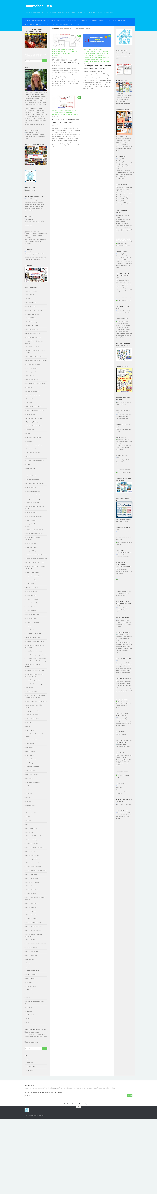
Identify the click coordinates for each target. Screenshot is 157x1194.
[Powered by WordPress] (31, 1115)
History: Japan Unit (31, 547)
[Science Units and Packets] (36, 237)
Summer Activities (31, 978)
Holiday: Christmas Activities (34, 576)
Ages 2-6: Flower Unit (32, 325)
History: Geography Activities (34, 533)
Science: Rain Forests (31, 918)
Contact (77, 24)
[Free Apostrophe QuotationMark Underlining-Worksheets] (124, 573)
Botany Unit (29, 387)
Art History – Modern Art (32, 372)
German (28, 464)
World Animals (30, 1015)
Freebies (28, 456)
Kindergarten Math (31, 691)
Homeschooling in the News (33, 680)
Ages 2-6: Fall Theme (31, 318)
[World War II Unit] (124, 464)
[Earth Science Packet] (124, 134)
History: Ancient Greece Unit (34, 516)
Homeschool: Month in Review (34, 651)
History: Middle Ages (31, 551)
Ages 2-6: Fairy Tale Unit (32, 314)
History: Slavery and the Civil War (35, 562)
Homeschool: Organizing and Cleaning (64, 49)
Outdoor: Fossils (30, 805)
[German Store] (124, 788)
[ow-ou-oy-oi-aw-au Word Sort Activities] (124, 492)
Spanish (28, 963)
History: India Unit (31, 543)
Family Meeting (30, 429)
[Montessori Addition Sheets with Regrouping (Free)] (124, 612)
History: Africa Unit (31, 487)
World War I (29, 1019)
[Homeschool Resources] (123, 661)
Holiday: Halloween (31, 591)
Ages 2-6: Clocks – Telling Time (34, 310)
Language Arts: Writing (32, 718)
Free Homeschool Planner (33, 452)
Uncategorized (30, 994)
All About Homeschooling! (33, 364)
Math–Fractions (30, 751)
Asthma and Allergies (32, 379)
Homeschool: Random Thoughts (35, 670)
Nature (28, 797)
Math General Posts (31, 740)
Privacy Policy (83, 1104)
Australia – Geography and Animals (35, 383)
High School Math (31, 476)
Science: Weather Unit (32, 951)
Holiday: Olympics (31, 610)
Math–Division (30, 747)
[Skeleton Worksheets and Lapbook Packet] (124, 746)
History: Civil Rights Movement (34, 529)
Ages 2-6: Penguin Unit (32, 329)
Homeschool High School (33, 637)
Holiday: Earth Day (31, 580)
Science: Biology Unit (32, 843)
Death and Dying (30, 399)
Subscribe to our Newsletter (60, 24)
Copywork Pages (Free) (32, 391)
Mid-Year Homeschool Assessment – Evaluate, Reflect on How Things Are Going (66, 62)
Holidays (28, 626)
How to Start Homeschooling (34, 684)
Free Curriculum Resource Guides (35, 449)
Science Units (72, 20)
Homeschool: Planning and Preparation (64, 51)
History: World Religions (32, 572)
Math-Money (29, 763)
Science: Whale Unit (31, 955)
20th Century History (31, 291)
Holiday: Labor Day (31, 595)
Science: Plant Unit (31, 915)
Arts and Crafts (30, 376)
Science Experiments (31, 828)
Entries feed (29, 1062)
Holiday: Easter (30, 583)
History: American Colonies (33, 495)
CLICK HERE (40, 124)
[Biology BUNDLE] (120, 159)
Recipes (28, 816)
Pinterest (28, 809)
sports (27, 967)
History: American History (33, 499)
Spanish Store (122, 20)
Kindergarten (29, 687)
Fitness (28, 433)
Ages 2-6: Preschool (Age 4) (33, 337)
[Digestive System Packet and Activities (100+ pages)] (124, 245)
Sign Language (30, 959)
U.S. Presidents (30, 990)
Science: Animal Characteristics (34, 836)
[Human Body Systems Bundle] (124, 217)
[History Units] (29, 219)
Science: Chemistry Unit (32, 855)
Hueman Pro (42, 1115)
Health (28, 472)
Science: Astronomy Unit (32, 840)
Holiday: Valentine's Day (32, 622)
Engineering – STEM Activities (34, 418)
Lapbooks (28, 722)
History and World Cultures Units (35, 483)
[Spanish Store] (124, 757)
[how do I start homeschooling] (33, 199)
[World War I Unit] (124, 443)
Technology (29, 982)
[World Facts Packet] (122, 321)
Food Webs (29, 441)
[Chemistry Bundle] (121, 254)
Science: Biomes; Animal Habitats (35, 847)
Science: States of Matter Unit (34, 930)
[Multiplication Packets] (124, 640)
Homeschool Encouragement (32, 24)
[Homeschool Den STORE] (32, 132)
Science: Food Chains (32, 878)
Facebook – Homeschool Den (34, 426)
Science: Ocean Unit (31, 907)
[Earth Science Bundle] (124, 91)
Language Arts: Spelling (32, 714)
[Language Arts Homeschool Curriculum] (124, 557)
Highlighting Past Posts (32, 479)
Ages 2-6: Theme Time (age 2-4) (34, 356)
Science (28, 824)
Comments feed (30, 1066)
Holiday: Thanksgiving (32, 618)
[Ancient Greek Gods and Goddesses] (124, 404)
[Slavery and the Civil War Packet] (124, 431)
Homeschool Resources (58, 20)
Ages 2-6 (28, 299)
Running (28, 820)
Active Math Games (31, 295)
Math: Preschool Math (32, 774)
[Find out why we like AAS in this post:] (124, 544)
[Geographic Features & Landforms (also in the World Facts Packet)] (124, 360)
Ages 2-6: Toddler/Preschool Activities (36, 360)
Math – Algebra (30, 730)
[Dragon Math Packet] (122, 620)
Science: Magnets (31, 893)
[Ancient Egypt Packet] (124, 392)
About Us (47, 24)
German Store (112, 20)
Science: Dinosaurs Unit (32, 863)
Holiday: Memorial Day (32, 599)
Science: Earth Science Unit (33, 866)
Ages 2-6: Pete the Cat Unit (33, 333)
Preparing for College (32, 813)
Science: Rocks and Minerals (33, 922)
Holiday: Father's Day (32, 587)
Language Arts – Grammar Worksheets (36, 701)
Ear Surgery (29, 402)
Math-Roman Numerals (32, 766)
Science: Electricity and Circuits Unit (36, 870)
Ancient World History (32, 368)
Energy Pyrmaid (30, 414)
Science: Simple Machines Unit (34, 926)
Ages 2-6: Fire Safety (31, 322)
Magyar (28, 726)
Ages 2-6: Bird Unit (31, 306)
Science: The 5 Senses (32, 940)
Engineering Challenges (32, 422)
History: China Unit (31, 520)
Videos (28, 997)
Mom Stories (29, 778)
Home (91, 1104)
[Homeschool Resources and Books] (32, 1032)
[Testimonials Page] (30, 190)
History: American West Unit (33, 502)
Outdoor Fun (29, 801)
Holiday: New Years (31, 607)
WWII (27, 1022)
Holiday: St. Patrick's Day (32, 614)
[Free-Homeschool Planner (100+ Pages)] (124, 804)
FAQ (72, 24)
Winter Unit (29, 1007)
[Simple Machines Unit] (122, 701)
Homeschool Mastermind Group (35, 641)
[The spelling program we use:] (124, 517)
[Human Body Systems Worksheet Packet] (124, 720)
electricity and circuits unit (33, 406)
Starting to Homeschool (101, 61)
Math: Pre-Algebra (31, 770)
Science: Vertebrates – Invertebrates (36, 944)
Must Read (29, 793)
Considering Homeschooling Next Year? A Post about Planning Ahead (66, 122)
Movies (28, 786)
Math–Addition (30, 743)
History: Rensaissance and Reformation (36, 558)
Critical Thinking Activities (33, 395)
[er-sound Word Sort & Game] (122, 532)
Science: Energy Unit (31, 874)
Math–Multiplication (31, 759)
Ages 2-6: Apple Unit (31, 302)
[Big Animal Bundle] (124, 191)
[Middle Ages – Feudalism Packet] (124, 418)
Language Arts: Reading (32, 711)
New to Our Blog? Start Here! (40, 20)
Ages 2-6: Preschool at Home (34, 347)
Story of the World (31, 974)
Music (27, 790)
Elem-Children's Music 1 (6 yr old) (35, 410)
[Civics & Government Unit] (123, 300)
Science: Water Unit (31, 947)
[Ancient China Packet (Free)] (124, 777)
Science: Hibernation (31, 886)
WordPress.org (30, 1070)
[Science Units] (29, 252)
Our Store (27, 20)
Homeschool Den (38, 6)
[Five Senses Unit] (121, 734)
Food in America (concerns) (33, 437)
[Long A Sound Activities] (123, 472)
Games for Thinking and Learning (35, 460)
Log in (27, 1059)
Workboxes (29, 1011)
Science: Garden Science (32, 882)
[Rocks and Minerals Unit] (124, 687)
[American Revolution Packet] (124, 313)
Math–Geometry (30, 755)
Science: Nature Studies (32, 903)
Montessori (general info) (33, 782)
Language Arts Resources (96, 20)
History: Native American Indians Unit (36, 555)
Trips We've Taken (31, 986)
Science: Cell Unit (30, 851)
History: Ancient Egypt (32, 512)
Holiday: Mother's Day (32, 603)
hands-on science (30, 468)
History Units (83, 20)
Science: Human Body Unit (33, 890)
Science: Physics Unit (31, 911)
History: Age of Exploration (33, 491)
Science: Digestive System (33, 859)
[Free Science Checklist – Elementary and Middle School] (124, 282)
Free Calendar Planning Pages (34, 445)
